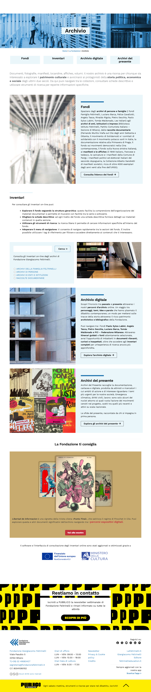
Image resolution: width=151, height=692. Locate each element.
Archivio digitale (91, 58)
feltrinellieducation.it (130, 661)
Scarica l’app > (134, 673)
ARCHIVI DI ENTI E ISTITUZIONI (32, 275)
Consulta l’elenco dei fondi (98, 174)
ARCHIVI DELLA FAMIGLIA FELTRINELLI (36, 269)
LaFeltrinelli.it (134, 651)
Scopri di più (75, 618)
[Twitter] (122, 642)
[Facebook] (117, 642)
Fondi (25, 58)
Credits (91, 661)
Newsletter (93, 651)
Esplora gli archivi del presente (101, 423)
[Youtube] (126, 642)
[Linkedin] (135, 642)
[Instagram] (131, 642)
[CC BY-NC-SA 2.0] (14, 674)
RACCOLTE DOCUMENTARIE (30, 278)
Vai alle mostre (75, 532)
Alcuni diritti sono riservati (30, 674)
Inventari (58, 58)
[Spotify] (139, 642)
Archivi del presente (125, 60)
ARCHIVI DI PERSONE (27, 272)
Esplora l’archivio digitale (97, 355)
